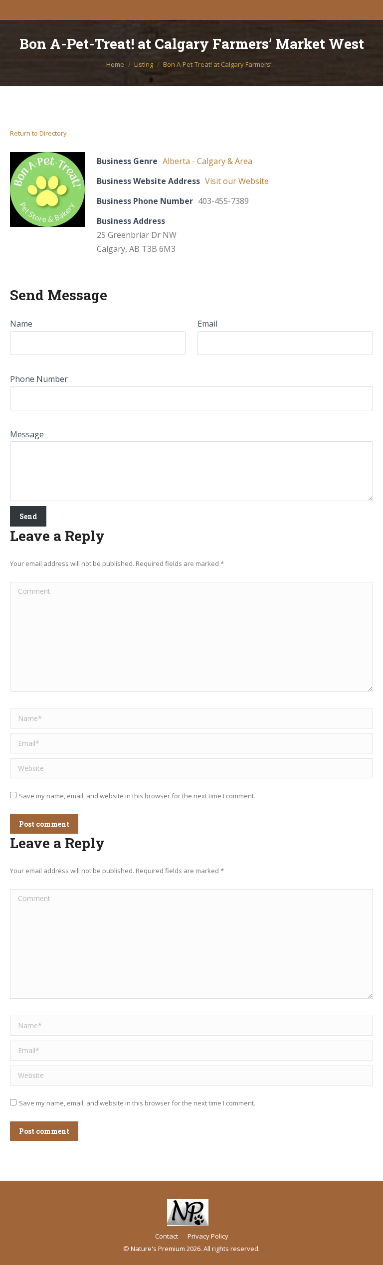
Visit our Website (237, 181)
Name (21, 323)
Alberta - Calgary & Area (207, 161)
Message (27, 434)
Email (207, 323)
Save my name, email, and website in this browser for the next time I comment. (137, 795)
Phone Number (39, 378)
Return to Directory (38, 133)
